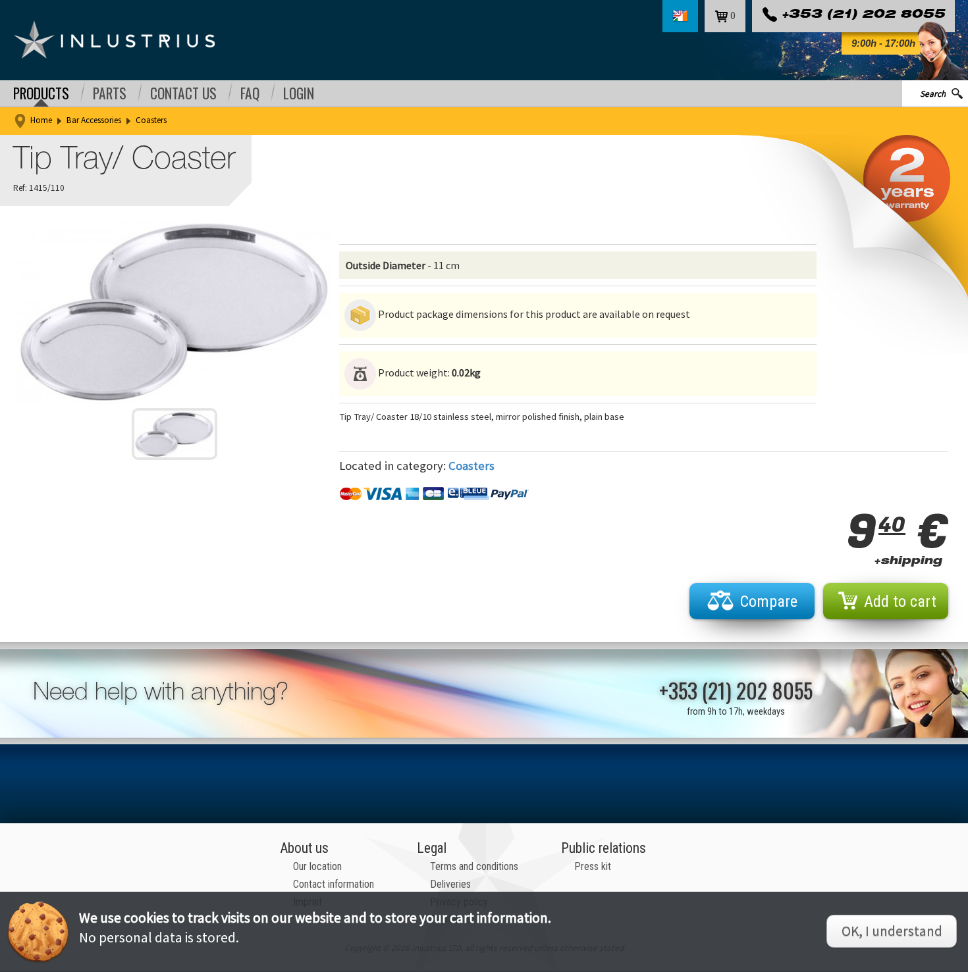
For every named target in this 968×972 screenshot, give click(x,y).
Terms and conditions (474, 866)
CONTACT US (183, 93)
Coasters (151, 120)
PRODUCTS (41, 93)
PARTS (109, 93)
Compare (768, 601)
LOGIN (298, 93)
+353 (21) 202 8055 (863, 15)
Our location (317, 866)
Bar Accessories (94, 120)
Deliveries (450, 884)
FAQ (249, 93)
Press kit (592, 866)
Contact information (333, 884)
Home (41, 120)
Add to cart (900, 601)
